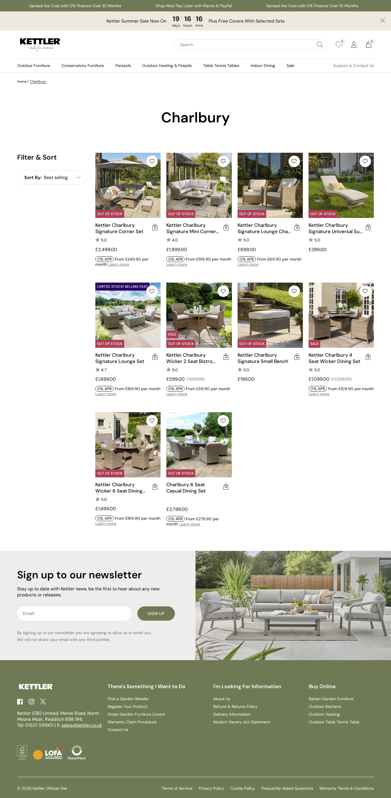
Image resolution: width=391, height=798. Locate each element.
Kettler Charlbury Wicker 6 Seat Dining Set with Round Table (119, 487)
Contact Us (118, 729)
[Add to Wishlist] (152, 161)
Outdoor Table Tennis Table (334, 721)
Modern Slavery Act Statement (241, 721)
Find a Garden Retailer (128, 698)
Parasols (123, 65)
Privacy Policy (211, 788)
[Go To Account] (354, 44)
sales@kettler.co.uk (82, 725)
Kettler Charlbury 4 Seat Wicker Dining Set (334, 358)
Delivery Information (231, 714)
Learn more (118, 264)
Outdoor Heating (324, 714)
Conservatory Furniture (83, 65)
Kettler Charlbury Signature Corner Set (119, 228)
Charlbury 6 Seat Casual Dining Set (186, 487)
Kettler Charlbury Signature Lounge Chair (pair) (264, 228)
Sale (290, 65)
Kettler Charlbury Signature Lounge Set (119, 358)
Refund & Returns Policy (235, 706)
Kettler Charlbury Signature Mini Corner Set (191, 228)
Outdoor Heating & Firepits (167, 65)
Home (22, 81)
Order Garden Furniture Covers (136, 714)
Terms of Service (177, 788)
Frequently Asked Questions (287, 788)
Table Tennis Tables (221, 65)
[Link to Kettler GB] (40, 45)
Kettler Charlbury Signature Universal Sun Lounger (335, 228)
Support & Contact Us (353, 65)
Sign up (156, 613)
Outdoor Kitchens (325, 706)
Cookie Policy (242, 788)
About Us (221, 698)
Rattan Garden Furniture (331, 698)
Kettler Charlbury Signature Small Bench (263, 358)
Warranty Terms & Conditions (346, 788)
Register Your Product (127, 706)
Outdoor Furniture (33, 65)
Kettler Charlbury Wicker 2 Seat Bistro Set (189, 358)
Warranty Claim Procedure (132, 721)
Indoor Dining (263, 65)
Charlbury (38, 81)
